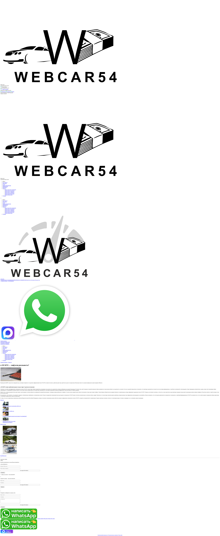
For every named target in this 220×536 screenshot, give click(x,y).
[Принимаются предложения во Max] (7, 339)
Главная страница (3, 362)
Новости (10, 362)
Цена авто (5, 183)
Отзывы (4, 195)
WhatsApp (3, 91)
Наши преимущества (7, 185)
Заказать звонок (40, 518)
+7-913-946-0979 (10, 281)
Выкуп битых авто (8, 194)
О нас (4, 184)
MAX (13, 91)
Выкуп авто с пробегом (9, 192)
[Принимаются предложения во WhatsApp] (44, 339)
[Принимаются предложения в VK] (74, 339)
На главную (5, 182)
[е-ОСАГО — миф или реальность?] (110, 374)
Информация (5, 186)
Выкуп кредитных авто (9, 193)
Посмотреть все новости (7, 422)
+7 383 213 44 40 (4, 89)
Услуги (4, 188)
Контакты (5, 187)
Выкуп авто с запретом (9, 191)
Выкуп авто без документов (10, 189)
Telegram (8, 91)
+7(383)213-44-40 (3, 281)
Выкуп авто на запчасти (9, 190)
